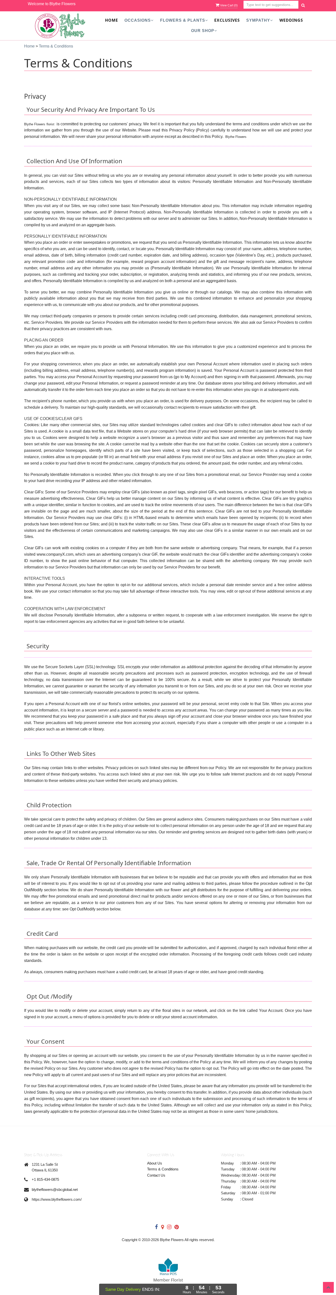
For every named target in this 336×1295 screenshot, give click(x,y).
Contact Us (156, 1175)
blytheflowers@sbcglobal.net (55, 1189)
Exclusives (227, 20)
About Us (154, 1163)
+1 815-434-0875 (45, 1179)
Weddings (291, 20)
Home (111, 20)
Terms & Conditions (163, 1169)
